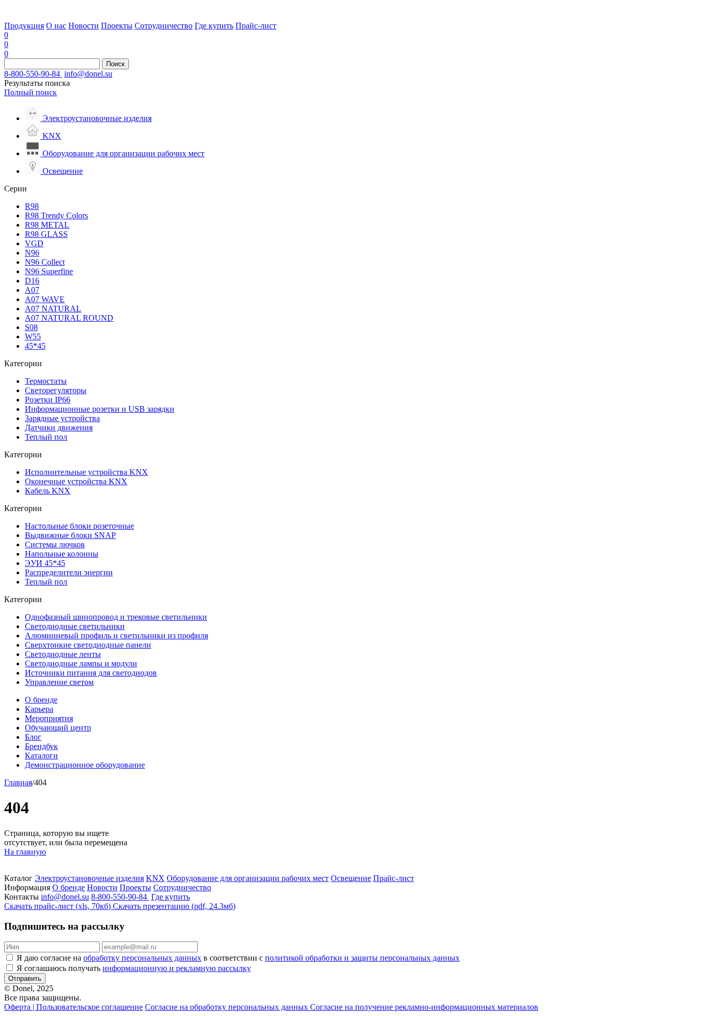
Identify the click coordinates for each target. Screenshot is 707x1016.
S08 (31, 327)
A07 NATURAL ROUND (69, 317)
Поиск (115, 64)
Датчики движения (59, 427)
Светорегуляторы (55, 390)
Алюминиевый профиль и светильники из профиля (116, 635)
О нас (56, 25)
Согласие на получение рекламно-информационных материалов (424, 1007)
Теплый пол (46, 436)
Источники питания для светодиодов (91, 672)
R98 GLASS (46, 234)
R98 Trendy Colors (56, 215)
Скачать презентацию (174, 906)
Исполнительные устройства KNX (86, 472)
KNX (155, 878)
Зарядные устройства (62, 418)
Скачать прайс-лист (57, 906)
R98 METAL (47, 224)
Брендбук (41, 746)
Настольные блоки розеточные (79, 525)
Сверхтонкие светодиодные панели (88, 644)
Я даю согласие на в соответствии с (238, 957)
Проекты (116, 25)
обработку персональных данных (142, 957)
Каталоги (41, 755)
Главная (18, 782)
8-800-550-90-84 (33, 73)
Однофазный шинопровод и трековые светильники (116, 616)
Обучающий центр (58, 727)
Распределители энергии (69, 572)
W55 (33, 336)
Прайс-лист (255, 25)
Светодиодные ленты (63, 654)
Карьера (39, 709)
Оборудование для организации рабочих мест (248, 878)
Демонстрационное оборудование (85, 764)
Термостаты (46, 381)
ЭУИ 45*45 (45, 563)
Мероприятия (49, 718)
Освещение (351, 878)
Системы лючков (55, 544)
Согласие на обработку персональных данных (227, 1007)
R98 (32, 206)
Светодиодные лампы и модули (81, 663)
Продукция (24, 25)
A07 (32, 290)
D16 (32, 280)
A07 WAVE (45, 299)
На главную (25, 851)
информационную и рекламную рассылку (176, 968)
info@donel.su (88, 73)
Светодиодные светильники (75, 626)
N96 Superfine (49, 271)
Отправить (24, 978)
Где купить (214, 25)
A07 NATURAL (53, 308)
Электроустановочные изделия (89, 878)
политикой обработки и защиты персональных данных (362, 957)
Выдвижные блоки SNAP (70, 535)
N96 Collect (45, 262)
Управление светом (59, 682)
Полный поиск (30, 92)
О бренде (41, 699)
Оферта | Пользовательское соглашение (73, 1007)
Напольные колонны (61, 553)
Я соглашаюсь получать (134, 968)
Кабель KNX (47, 490)
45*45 (35, 345)
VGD (34, 243)
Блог (33, 737)
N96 (32, 252)
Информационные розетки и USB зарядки (99, 409)
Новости (83, 25)
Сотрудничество (164, 25)
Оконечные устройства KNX (76, 481)
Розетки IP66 (47, 399)
